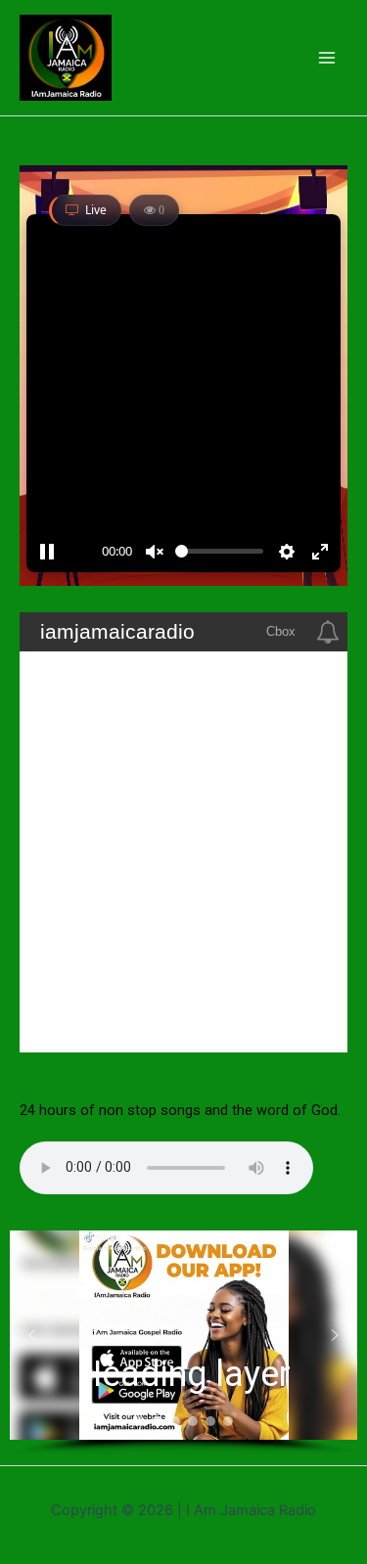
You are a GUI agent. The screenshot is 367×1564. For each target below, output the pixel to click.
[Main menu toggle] (326, 57)
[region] (183, 1342)
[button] (32, 1335)
